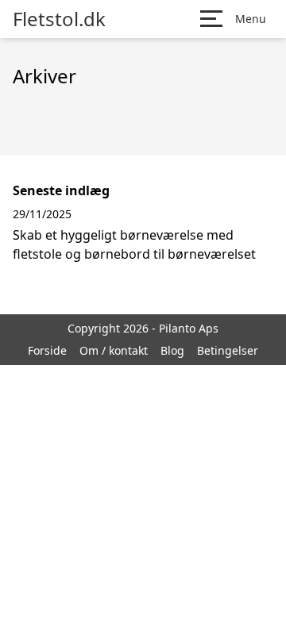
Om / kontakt (113, 350)
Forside (47, 350)
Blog (172, 350)
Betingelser (227, 350)
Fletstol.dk (59, 19)
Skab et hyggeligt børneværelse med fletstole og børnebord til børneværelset (134, 244)
